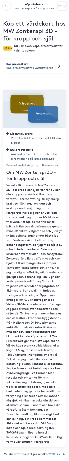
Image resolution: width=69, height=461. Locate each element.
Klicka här (58, 454)
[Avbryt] (7, 6)
